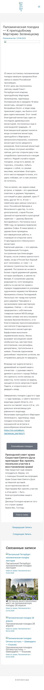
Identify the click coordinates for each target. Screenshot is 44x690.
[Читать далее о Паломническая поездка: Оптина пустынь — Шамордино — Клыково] (22, 641)
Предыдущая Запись (22, 527)
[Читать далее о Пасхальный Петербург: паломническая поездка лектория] (22, 557)
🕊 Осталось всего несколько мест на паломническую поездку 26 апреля (21, 603)
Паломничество (9, 38)
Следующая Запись (22, 534)
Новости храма (11, 571)
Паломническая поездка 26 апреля (20, 624)
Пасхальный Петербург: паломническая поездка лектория (18, 565)
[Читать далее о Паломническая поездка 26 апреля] (22, 619)
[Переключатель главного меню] (39, 6)
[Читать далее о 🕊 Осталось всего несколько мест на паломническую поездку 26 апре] (22, 589)
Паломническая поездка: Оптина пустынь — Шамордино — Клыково (19, 649)
